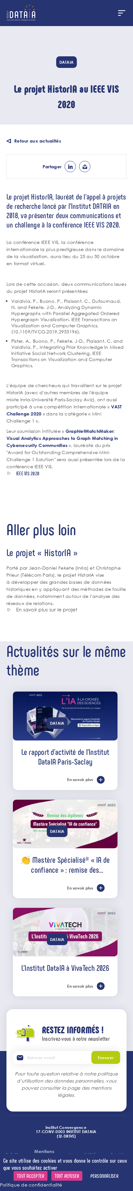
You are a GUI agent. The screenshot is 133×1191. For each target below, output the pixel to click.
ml (84, 166)
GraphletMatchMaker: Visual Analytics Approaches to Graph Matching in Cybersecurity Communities (62, 438)
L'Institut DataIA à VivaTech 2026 (65, 967)
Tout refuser (67, 1176)
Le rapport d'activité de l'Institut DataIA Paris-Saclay (65, 756)
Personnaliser (104, 1176)
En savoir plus (80, 779)
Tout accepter (30, 1176)
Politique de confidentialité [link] (31, 1185)
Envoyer (106, 1057)
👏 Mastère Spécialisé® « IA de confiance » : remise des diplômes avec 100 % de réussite (65, 864)
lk (70, 166)
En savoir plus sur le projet (46, 609)
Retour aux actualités (37, 141)
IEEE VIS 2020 (27, 473)
